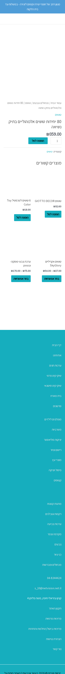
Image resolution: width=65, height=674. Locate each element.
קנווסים (57, 480)
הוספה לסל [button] (53, 214)
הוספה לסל (38, 141)
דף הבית (56, 345)
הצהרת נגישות (53, 639)
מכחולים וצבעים (41, 103)
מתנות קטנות (54, 504)
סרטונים (57, 406)
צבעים (58, 544)
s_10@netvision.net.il (48, 588)
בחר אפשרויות (51, 279)
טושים (28, 103)
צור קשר (57, 649)
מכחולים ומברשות (51, 565)
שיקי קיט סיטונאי (52, 386)
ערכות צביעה (54, 524)
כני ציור (57, 554)
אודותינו (57, 355)
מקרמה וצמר (54, 534)
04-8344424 (54, 578)
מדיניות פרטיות (53, 618)
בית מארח (56, 396)
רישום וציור (56, 450)
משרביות (56, 429)
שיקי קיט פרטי (54, 376)
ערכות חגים (55, 365)
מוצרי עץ (56, 460)
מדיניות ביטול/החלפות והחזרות (44, 629)
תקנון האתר (55, 608)
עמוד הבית (56, 103)
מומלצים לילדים (52, 419)
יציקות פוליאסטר (52, 440)
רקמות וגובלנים (53, 514)
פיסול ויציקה (55, 470)
